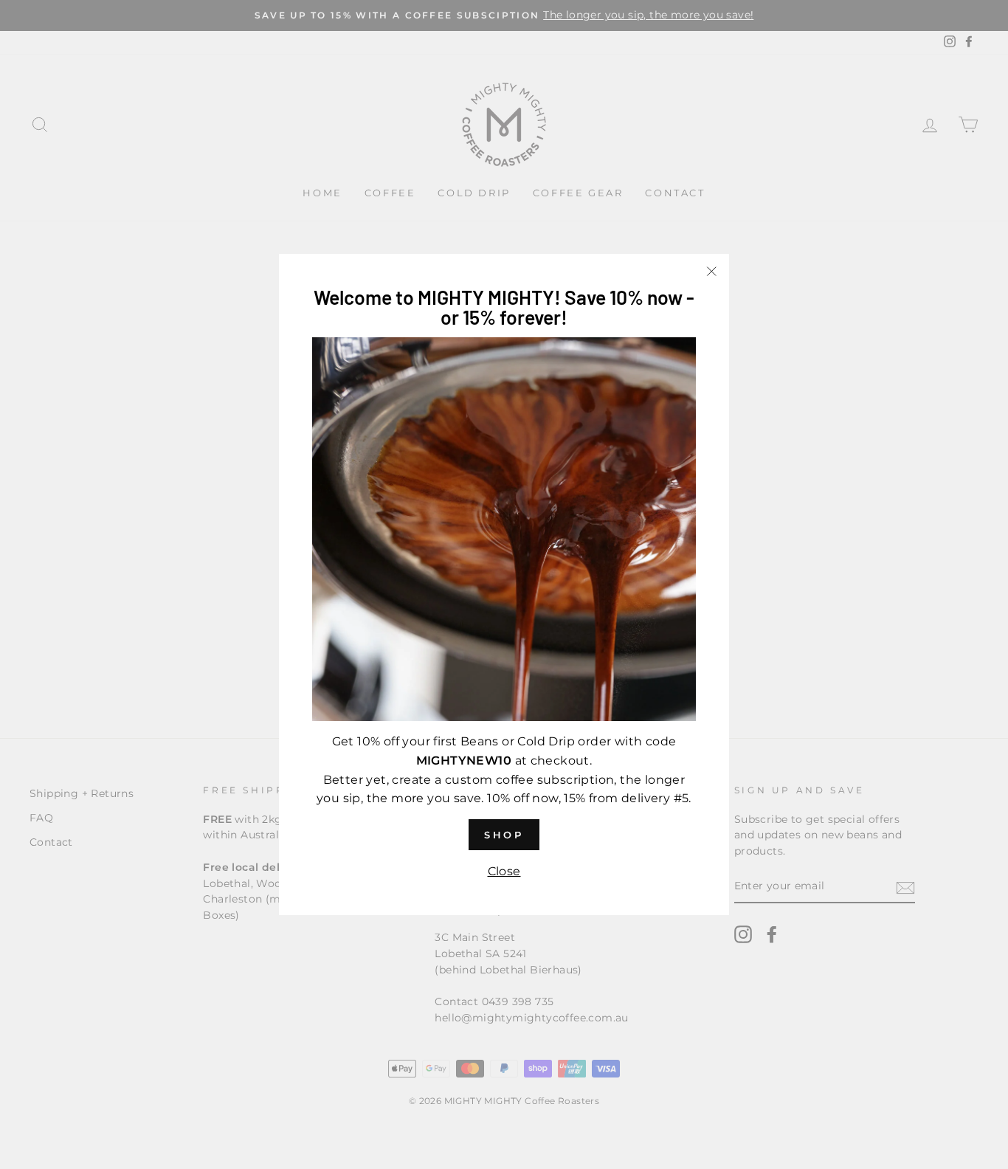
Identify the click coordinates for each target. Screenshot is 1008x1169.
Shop (504, 835)
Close (504, 871)
